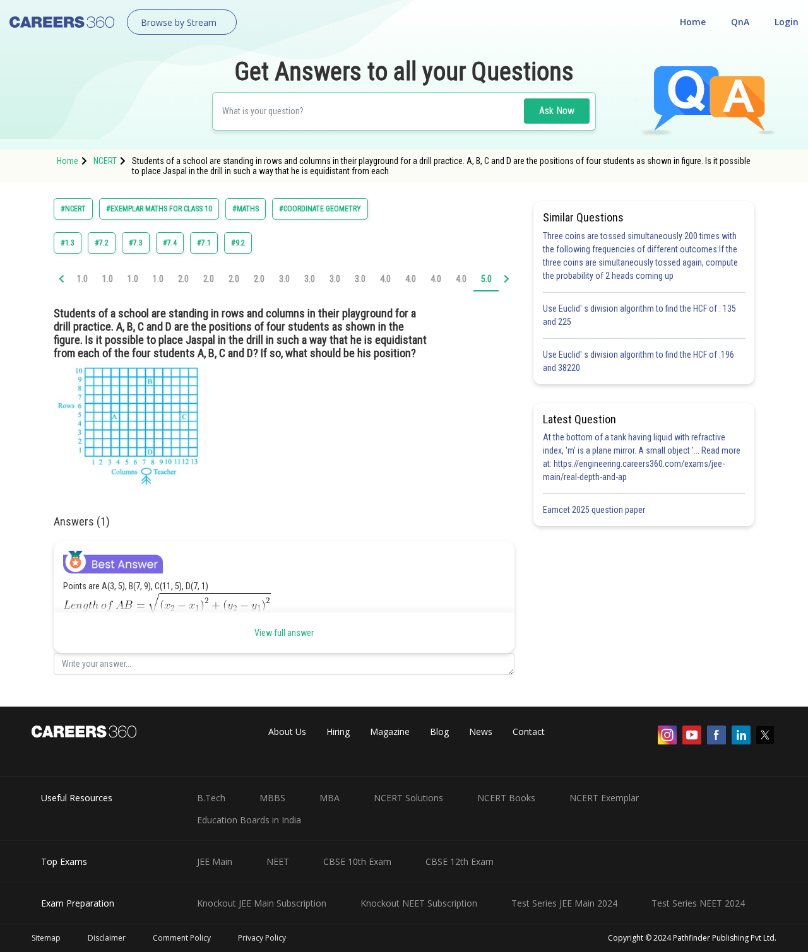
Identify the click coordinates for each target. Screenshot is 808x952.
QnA (740, 22)
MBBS (272, 798)
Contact (529, 732)
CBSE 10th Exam (357, 861)
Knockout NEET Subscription (418, 903)
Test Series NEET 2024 (698, 903)
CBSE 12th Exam (459, 861)
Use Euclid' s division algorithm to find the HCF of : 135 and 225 (639, 315)
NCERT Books (506, 798)
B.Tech (211, 798)
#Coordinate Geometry (320, 208)
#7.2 (102, 242)
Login (787, 22)
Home (693, 22)
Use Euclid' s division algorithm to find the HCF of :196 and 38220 (638, 361)
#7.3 (136, 242)
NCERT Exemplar (604, 798)
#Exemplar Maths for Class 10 (159, 208)
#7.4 (170, 242)
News (480, 732)
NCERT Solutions (408, 798)
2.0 (183, 279)
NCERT (105, 161)
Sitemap (46, 937)
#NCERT (73, 208)
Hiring (338, 732)
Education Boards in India (249, 820)
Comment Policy (182, 937)
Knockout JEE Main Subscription (261, 903)
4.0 (385, 279)
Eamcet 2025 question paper (595, 510)
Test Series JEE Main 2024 (564, 903)
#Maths (245, 208)
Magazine (390, 732)
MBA (329, 798)
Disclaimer (107, 937)
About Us (287, 732)
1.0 (82, 279)
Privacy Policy (262, 937)
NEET (277, 861)
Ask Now (556, 111)
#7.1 (204, 242)
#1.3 (67, 242)
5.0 (486, 279)
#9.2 (238, 242)
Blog (439, 732)
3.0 (284, 279)
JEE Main (214, 861)
